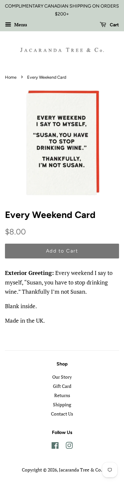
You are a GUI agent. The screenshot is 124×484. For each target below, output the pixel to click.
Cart (114, 25)
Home (11, 77)
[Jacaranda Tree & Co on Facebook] (55, 447)
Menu (20, 24)
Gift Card (62, 386)
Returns (62, 395)
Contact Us (62, 414)
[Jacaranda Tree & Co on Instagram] (69, 447)
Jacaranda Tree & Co (80, 470)
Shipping (62, 404)
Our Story (62, 377)
